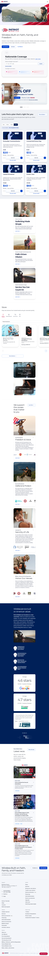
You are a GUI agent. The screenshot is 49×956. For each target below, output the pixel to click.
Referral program (6, 906)
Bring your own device (30, 888)
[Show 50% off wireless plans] (21, 107)
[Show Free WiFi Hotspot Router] (24, 107)
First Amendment (6, 936)
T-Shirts (27, 911)
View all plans (42, 114)
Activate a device (6, 927)
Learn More (31, 405)
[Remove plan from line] (4, 158)
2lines (7, 124)
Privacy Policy (39, 953)
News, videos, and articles (8, 947)
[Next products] (46, 351)
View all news (31, 749)
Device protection (30, 892)
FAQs (3, 903)
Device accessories (30, 898)
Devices (27, 886)
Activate (13, 46)
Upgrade (27, 900)
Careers (4, 904)
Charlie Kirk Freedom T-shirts (32, 917)
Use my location (8, 66)
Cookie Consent (33, 953)
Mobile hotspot (5, 923)
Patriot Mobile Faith (6, 944)
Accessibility (27, 953)
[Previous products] (3, 351)
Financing (27, 894)
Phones (3, 316)
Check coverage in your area (11, 61)
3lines (11, 124)
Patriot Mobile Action (7, 946)
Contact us (35, 868)
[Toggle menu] (47, 2)
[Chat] (8, 896)
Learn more (38, 59)
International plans (29, 896)
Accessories (15, 316)
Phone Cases (28, 915)
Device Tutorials (5, 901)
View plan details (13, 160)
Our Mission (20, 46)
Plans (26, 884)
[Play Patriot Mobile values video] (24, 636)
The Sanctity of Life (6, 940)
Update (40, 63)
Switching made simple (30, 904)
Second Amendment (6, 938)
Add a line (13, 157)
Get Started (5, 46)
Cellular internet (5, 911)
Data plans (4, 925)
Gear (20, 316)
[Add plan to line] (21, 158)
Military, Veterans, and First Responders (11, 942)
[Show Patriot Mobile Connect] (27, 107)
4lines (16, 124)
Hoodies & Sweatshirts (30, 913)
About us (4, 932)
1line (3, 124)
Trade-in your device (30, 890)
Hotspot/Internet (9, 316)
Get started (43, 868)
